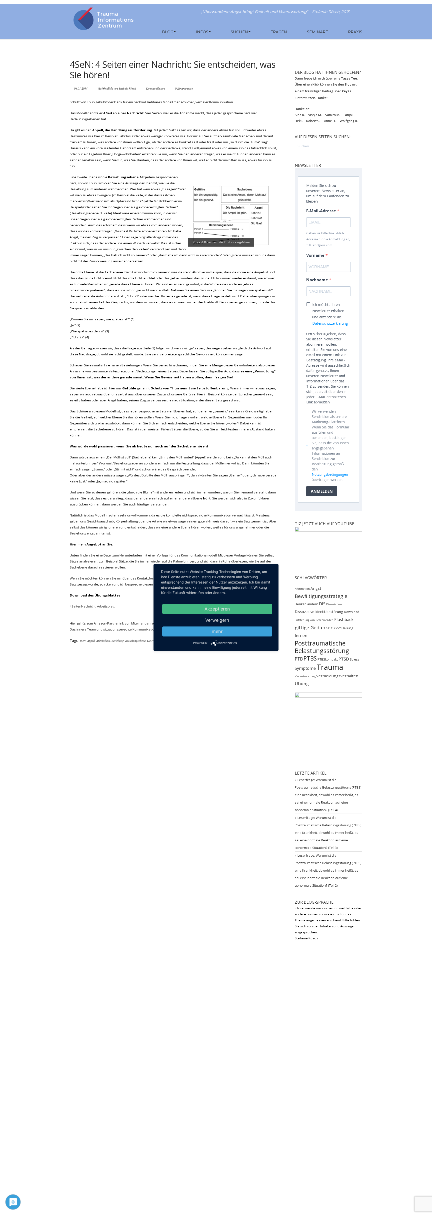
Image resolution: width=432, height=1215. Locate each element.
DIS (322, 603)
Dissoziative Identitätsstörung (319, 611)
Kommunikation (155, 88)
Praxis (355, 32)
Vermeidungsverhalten (337, 675)
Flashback (344, 619)
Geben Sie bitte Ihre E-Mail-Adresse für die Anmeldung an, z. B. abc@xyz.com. (328, 239)
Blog (167, 32)
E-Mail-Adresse (321, 211)
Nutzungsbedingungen (330, 474)
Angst (315, 588)
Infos (202, 32)
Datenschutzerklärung (330, 323)
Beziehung (118, 641)
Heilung (347, 628)
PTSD (343, 659)
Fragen (278, 32)
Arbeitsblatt (103, 641)
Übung (302, 684)
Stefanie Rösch (127, 88)
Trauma (329, 667)
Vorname (316, 255)
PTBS (310, 658)
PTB (299, 659)
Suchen (239, 32)
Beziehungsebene (135, 641)
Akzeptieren (217, 609)
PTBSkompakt (328, 659)
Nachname (317, 280)
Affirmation (302, 588)
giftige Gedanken (314, 627)
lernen (301, 635)
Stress (354, 659)
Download (153, 641)
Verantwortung (305, 676)
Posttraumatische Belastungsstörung (322, 646)
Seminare (317, 32)
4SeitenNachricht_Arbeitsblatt (92, 606)
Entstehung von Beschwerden (314, 620)
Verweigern (217, 620)
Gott (337, 628)
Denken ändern (306, 604)
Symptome (305, 668)
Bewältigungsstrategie (321, 596)
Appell (91, 641)
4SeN (83, 641)
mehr (217, 631)
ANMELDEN (322, 491)
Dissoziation (334, 604)
